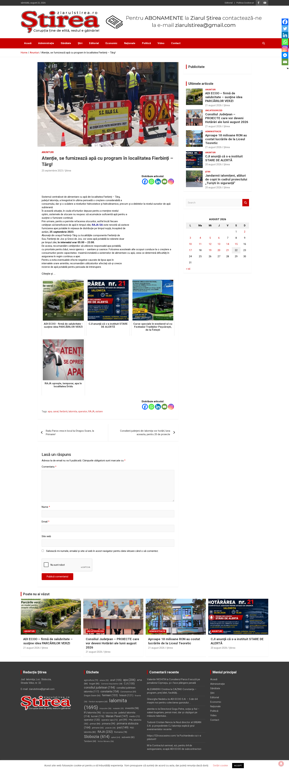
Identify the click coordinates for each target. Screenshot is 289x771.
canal (56, 411)
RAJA (91, 411)
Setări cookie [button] (220, 765)
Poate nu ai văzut (36, 594)
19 (210, 250)
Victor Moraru (106, 741)
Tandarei (90, 741)
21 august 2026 (213, 105)
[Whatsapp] (151, 181)
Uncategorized (213, 110)
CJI (129, 683)
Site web (46, 536)
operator (82, 411)
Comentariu (49, 466)
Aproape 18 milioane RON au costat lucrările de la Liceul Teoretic (226, 139)
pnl (123, 719)
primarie (98, 728)
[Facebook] (145, 181)
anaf (116, 680)
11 (200, 244)
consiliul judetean (99, 687)
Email (45, 521)
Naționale (129, 43)
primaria (108, 723)
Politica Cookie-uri (245, 3)
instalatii (118, 708)
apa (50, 411)
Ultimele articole (200, 84)
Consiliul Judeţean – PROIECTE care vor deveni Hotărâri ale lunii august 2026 (226, 118)
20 (219, 250)
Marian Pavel (117, 716)
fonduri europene (98, 701)
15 (236, 244)
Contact (175, 43)
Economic (111, 43)
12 (210, 244)
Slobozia (97, 736)
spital (115, 737)
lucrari (97, 716)
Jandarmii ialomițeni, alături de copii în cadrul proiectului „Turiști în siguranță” (226, 179)
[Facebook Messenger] (285, 55)
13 (219, 244)
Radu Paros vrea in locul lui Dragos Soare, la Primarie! (70, 432)
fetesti (126, 695)
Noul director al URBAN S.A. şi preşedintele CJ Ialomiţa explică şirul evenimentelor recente (174, 726)
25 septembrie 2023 (52, 170)
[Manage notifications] (281, 763)
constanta (110, 691)
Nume (46, 506)
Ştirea (68, 170)
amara (104, 680)
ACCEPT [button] (238, 765)
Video (161, 43)
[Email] (164, 181)
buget (94, 683)
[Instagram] (171, 181)
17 (190, 250)
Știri (80, 43)
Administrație (46, 43)
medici (134, 716)
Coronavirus (128, 692)
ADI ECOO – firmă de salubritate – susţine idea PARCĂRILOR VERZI (223, 97)
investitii (132, 708)
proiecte (110, 728)
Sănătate (66, 43)
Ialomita (73, 411)
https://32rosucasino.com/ (161, 735)
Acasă (27, 43)
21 (227, 250)
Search (245, 202)
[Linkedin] (158, 181)
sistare (99, 411)
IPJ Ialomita (92, 712)
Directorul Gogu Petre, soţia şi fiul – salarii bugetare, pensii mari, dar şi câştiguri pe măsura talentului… (173, 712)
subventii (128, 737)
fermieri (110, 695)
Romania (120, 732)
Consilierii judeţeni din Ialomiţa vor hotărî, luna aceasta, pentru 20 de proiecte (145, 432)
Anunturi (48, 152)
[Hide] (287, 68)
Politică (146, 43)
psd (122, 727)
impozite (105, 708)
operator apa (109, 720)
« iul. (188, 268)
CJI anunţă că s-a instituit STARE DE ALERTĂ (224, 158)
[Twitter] (285, 28)
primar (95, 723)
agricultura (91, 680)
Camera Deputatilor (111, 684)
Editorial (229, 3)
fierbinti (64, 411)
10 (190, 244)
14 (227, 244)
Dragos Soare (92, 695)
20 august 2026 (213, 164)
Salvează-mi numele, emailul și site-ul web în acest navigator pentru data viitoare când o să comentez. (102, 551)
